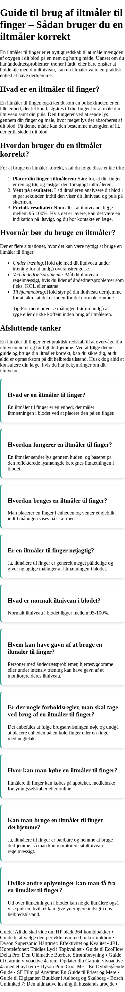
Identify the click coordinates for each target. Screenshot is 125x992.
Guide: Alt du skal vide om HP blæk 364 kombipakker (55, 931)
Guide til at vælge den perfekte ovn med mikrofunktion (55, 937)
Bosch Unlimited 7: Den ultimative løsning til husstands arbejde (61, 981)
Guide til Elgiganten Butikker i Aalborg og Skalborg (53, 978)
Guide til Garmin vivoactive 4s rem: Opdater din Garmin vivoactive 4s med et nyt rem (61, 960)
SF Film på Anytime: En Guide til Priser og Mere (66, 972)
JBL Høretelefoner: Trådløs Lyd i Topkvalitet (59, 946)
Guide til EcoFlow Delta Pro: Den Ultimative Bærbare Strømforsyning (61, 952)
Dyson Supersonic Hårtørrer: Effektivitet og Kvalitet (53, 943)
